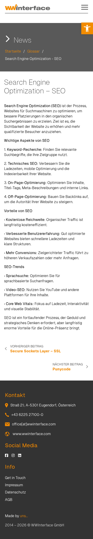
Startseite (13, 51)
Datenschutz (15, 492)
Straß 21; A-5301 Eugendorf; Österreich (43, 405)
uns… (24, 516)
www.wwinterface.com (31, 434)
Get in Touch (15, 478)
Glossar (33, 51)
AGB (8, 500)
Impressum (14, 485)
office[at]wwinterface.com (34, 424)
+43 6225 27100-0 (27, 415)
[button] (87, 28)
